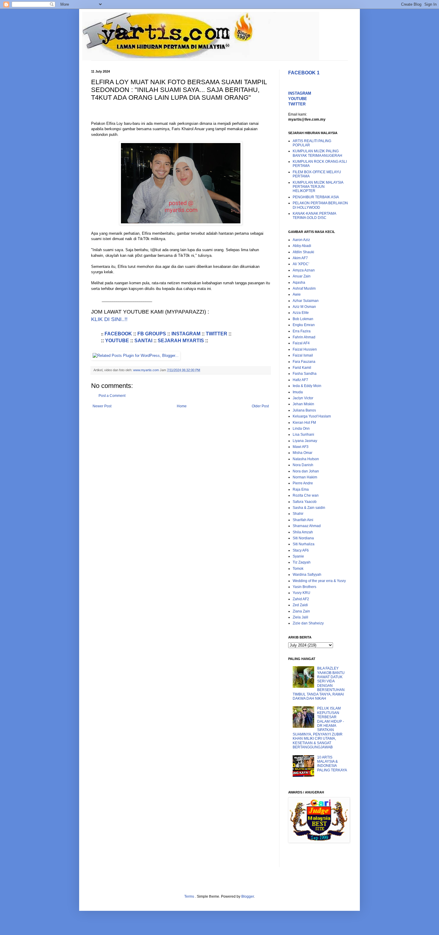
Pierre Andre (303, 483)
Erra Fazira (302, 331)
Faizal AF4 (301, 343)
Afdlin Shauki (303, 252)
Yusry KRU (301, 593)
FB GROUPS (151, 333)
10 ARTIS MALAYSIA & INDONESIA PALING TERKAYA (332, 763)
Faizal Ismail (303, 355)
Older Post (260, 406)
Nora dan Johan (306, 471)
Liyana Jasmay (305, 441)
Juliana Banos (304, 410)
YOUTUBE (117, 340)
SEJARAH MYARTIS (181, 340)
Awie (297, 294)
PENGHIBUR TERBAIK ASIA (316, 197)
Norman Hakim (305, 477)
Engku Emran (304, 325)
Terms (189, 896)
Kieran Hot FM (304, 422)
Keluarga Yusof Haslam (312, 416)
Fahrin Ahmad (304, 337)
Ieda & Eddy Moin (307, 386)
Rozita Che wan (306, 495)
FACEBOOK (119, 333)
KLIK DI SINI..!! (109, 319)
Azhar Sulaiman (306, 301)
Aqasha (299, 282)
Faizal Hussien (305, 349)
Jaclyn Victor (303, 398)
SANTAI (143, 340)
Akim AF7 (300, 258)
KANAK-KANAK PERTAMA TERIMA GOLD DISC (314, 215)
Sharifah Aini (303, 520)
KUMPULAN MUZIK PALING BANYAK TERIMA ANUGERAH (317, 153)
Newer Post (102, 406)
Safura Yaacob (305, 502)
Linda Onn (301, 428)
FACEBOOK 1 (304, 72)
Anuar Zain (302, 276)
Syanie (298, 556)
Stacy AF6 (301, 550)
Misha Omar (302, 453)
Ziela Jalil (300, 617)
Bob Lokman (303, 319)
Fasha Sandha (305, 373)
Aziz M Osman (304, 307)
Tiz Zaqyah (302, 562)
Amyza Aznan (304, 270)
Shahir (298, 514)
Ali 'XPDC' (301, 264)
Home (182, 406)
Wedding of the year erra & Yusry (319, 581)
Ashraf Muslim (304, 288)
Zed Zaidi (300, 605)
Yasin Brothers (304, 587)
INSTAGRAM (185, 333)
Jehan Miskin (303, 404)
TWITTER (216, 333)
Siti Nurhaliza (303, 544)
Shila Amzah (303, 532)
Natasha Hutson (306, 459)
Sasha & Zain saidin (309, 508)
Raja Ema (301, 489)
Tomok (298, 568)
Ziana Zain (301, 611)
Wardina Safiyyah (307, 574)
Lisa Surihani (303, 434)
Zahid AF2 (301, 599)
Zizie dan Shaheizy (308, 623)
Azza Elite (301, 313)
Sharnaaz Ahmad (307, 526)
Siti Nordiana (303, 538)
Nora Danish (303, 465)
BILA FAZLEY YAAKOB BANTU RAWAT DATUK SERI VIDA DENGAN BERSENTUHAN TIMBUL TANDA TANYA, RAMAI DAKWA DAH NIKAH (319, 683)
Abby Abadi (302, 246)
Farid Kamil (302, 368)
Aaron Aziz (301, 240)
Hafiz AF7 (300, 380)
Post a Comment (112, 396)
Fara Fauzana (304, 362)
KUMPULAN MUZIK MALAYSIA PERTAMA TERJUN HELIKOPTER (318, 186)
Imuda (298, 392)
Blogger (247, 896)
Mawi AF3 (300, 447)
